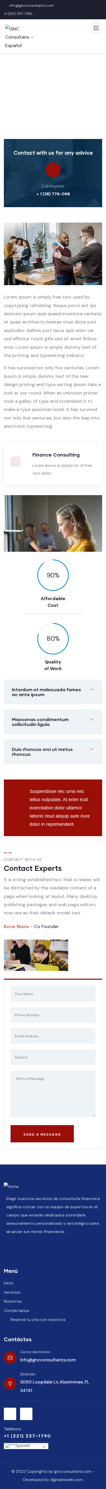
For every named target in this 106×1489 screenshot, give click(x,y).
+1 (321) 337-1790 (18, 13)
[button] (100, 257)
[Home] (11, 1187)
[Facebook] (10, 1414)
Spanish (22, 1445)
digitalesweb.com (66, 1479)
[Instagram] (26, 1414)
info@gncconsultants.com (48, 1360)
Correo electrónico (35, 1352)
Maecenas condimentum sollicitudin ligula (40, 721)
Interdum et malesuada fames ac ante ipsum (46, 692)
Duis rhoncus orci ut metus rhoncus (42, 751)
